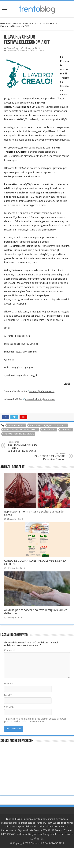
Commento (10, 650)
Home (6, 23)
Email (8, 695)
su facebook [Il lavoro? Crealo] (21, 343)
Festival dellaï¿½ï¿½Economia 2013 (48, 425)
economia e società (22, 23)
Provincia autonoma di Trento (20, 429)
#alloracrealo (16, 425)
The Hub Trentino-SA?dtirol (19, 434)
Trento (41, 50)
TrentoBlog (12, 48)
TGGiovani (66, 429)
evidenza (32, 50)
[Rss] (31, 838)
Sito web (9, 707)
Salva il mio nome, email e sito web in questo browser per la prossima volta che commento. (35, 720)
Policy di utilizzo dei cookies (58, 834)
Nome (8, 683)
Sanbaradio (49, 429)
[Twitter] (38, 838)
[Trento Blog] (37, 8)
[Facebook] (35, 838)
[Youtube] (42, 838)
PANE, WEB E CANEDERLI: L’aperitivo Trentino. (50, 456)
